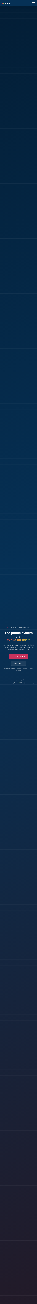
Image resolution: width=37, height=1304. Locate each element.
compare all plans (10, 668)
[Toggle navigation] (33, 3)
